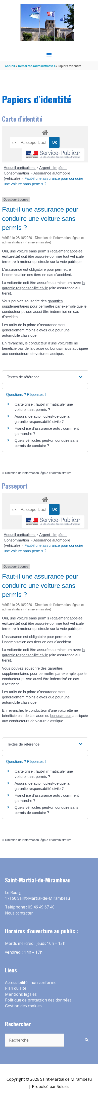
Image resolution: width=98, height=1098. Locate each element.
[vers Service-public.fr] (53, 154)
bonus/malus (60, 348)
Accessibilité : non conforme (31, 982)
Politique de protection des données (38, 1000)
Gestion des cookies (23, 1006)
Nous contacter (19, 913)
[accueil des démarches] (45, 132)
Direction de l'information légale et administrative (38, 473)
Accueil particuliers (20, 167)
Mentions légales (21, 994)
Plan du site (15, 988)
